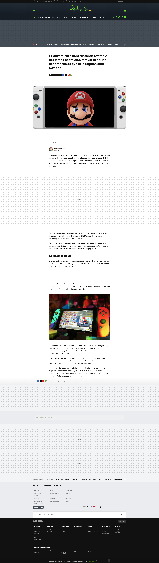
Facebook (116, 17)
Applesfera (36, 533)
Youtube (125, 17)
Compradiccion (105, 533)
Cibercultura (84, 17)
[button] (59, 148)
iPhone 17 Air (101, 44)
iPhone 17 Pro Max (76, 44)
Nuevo (121, 11)
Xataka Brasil (37, 552)
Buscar (122, 514)
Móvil (65, 17)
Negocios (102, 17)
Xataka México (37, 550)
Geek (94, 17)
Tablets (52, 490)
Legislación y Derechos (37, 494)
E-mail (71, 75)
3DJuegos (49, 529)
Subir (121, 521)
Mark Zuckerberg (64, 44)
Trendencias (105, 529)
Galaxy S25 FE (92, 44)
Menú (38, 11)
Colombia (52, 498)
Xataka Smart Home (37, 536)
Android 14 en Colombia (71, 479)
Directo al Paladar (79, 529)
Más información (92, 561)
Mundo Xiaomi (37, 539)
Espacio (73, 17)
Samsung (109, 44)
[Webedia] (38, 521)
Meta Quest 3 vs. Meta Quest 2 (88, 479)
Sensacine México (65, 550)
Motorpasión (91, 529)
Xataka (35, 529)
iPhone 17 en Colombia (52, 44)
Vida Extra (49, 531)
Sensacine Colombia (63, 552)
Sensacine (63, 529)
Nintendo (79, 381)
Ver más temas (38, 507)
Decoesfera (105, 531)
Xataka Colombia (79, 8)
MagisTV (100, 479)
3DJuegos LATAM (51, 550)
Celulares (36, 490)
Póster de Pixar (49, 479)
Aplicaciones (68, 490)
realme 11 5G (108, 479)
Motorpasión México (91, 550)
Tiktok (119, 17)
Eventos (67, 493)
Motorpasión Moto (93, 531)
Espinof (63, 531)
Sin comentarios (56, 74)
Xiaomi (67, 501)
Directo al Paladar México (79, 550)
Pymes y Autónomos (118, 531)
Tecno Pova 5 (59, 479)
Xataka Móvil (37, 531)
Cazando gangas (54, 493)
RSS (97, 506)
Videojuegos (58, 381)
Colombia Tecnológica (45, 17)
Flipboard (69, 75)
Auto (58, 17)
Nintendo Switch (69, 381)
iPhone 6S (68, 498)
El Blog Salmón (119, 529)
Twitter (113, 17)
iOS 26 (84, 44)
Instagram (122, 17)
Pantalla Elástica (54, 501)
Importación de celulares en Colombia (40, 502)
